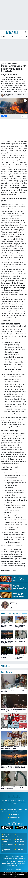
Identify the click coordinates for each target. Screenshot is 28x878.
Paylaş (5, 116)
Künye (7, 856)
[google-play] (20, 828)
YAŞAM (9, 865)
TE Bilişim (18, 869)
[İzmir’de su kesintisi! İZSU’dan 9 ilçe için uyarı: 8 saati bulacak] (21, 634)
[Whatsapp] (18, 823)
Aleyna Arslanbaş (15, 604)
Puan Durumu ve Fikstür (7, 845)
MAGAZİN (13, 863)
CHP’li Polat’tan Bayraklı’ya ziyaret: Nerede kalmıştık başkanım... (19, 656)
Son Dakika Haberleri (6, 850)
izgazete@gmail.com (15, 817)
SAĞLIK (19, 863)
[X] (9, 823)
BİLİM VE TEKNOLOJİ (8, 860)
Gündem (14, 37)
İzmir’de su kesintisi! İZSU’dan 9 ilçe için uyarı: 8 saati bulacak (20, 640)
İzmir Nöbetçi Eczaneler (6, 835)
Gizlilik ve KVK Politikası (19, 858)
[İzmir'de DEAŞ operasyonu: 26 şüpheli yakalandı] (7, 650)
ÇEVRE (22, 860)
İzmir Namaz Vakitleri (6, 840)
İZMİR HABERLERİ (12, 63)
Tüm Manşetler (20, 844)
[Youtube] (15, 823)
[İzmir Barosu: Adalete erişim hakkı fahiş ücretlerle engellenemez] (14, 106)
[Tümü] (26, 666)
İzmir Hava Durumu (18, 835)
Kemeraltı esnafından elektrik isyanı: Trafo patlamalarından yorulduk (20, 625)
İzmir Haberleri (5, 37)
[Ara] (25, 32)
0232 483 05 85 (15, 814)
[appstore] (7, 828)
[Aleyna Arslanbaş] (5, 605)
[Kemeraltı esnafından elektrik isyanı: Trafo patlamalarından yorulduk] (21, 619)
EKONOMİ (12, 861)
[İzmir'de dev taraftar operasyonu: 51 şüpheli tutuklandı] (7, 619)
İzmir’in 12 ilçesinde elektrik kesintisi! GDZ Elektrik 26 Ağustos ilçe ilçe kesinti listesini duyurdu (7, 641)
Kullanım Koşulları (7, 858)
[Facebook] (7, 823)
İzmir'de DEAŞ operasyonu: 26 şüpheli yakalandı (7, 656)
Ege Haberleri (23, 37)
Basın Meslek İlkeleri (17, 856)
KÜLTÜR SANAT (6, 863)
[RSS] (21, 823)
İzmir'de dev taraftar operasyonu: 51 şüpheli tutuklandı (7, 625)
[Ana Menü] (1, 32)
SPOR (23, 863)
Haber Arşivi (20, 849)
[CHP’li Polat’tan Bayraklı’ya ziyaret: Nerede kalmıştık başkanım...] (21, 650)
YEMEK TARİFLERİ (16, 865)
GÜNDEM (17, 860)
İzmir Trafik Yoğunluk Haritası (19, 840)
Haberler (3, 63)
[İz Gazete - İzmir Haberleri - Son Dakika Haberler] (13, 32)
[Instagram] (12, 823)
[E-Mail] (11, 607)
